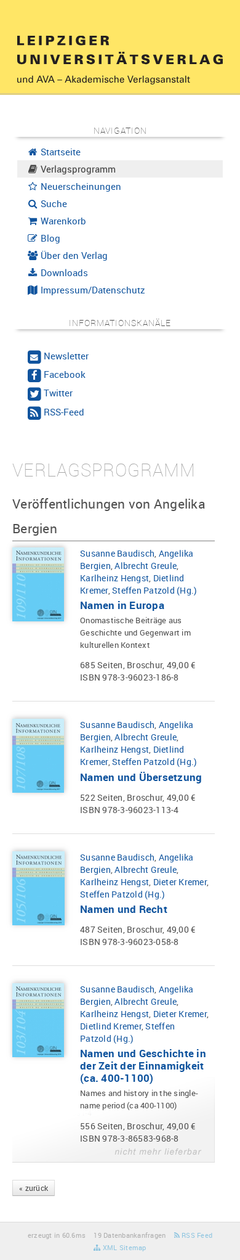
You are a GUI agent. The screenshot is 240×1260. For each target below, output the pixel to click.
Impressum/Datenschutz (91, 290)
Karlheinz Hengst (114, 578)
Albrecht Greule (145, 565)
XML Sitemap (123, 1247)
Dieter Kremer (180, 882)
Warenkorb (62, 221)
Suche (52, 203)
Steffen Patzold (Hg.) (154, 590)
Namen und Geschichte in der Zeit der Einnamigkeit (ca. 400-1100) (143, 1065)
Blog (49, 238)
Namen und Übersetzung (141, 777)
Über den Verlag (73, 255)
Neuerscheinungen (79, 186)
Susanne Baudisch (117, 553)
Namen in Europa (122, 605)
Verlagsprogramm (77, 169)
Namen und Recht (123, 909)
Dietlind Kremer (111, 1026)
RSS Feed (196, 1235)
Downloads (63, 272)
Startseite (59, 151)
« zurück (33, 1188)
